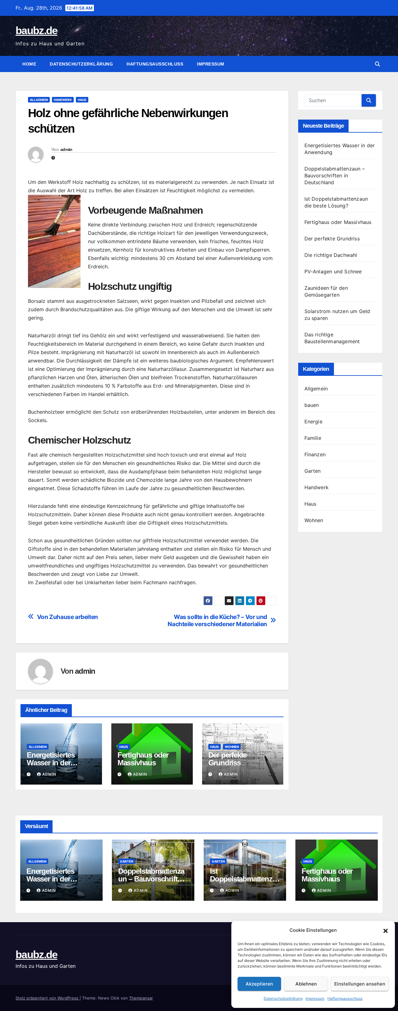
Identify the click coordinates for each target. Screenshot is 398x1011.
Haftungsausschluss (345, 998)
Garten (312, 471)
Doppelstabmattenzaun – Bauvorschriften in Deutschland (334, 175)
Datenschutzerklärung (283, 998)
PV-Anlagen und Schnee (333, 271)
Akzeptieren (259, 984)
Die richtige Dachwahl (330, 255)
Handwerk (63, 100)
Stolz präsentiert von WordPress (48, 997)
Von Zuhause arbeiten (67, 617)
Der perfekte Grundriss (227, 759)
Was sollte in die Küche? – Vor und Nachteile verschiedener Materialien (217, 620)
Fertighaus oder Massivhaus (143, 759)
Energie (313, 421)
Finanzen (315, 454)
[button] (385, 930)
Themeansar (141, 997)
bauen (311, 405)
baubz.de (36, 30)
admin (66, 149)
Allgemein (39, 100)
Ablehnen (306, 984)
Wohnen (232, 747)
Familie (312, 438)
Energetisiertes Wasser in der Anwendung (51, 763)
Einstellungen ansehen (359, 984)
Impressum (315, 998)
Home (29, 63)
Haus (82, 100)
